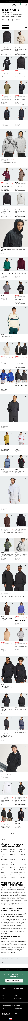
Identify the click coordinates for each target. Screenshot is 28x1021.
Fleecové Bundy (22, 864)
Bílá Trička (12, 849)
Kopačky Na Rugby (21, 849)
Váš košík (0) (19, 969)
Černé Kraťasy (22, 875)
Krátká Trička (4, 857)
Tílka (2, 862)
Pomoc (15, 995)
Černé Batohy (22, 859)
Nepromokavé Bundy (13, 862)
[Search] (22, 4)
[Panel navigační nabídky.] (2, 4)
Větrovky (3, 875)
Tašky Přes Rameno (12, 877)
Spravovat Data (17, 1005)
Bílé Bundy (21, 869)
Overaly (2, 851)
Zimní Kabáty (4, 849)
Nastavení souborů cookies (7, 1005)
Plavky (2, 867)
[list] (14, 24)
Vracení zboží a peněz (18, 988)
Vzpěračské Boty (23, 867)
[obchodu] (14, 5)
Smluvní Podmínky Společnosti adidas (6, 1014)
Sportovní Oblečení (12, 867)
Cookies (3, 1008)
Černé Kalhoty (13, 851)
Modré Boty (12, 854)
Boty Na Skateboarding (22, 852)
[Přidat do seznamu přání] (12, 32)
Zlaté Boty (12, 857)
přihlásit (7, 969)
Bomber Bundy (4, 859)
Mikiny (2, 872)
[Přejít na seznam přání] (5, 4)
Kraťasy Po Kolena (3, 877)
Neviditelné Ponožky (12, 859)
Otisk (3, 995)
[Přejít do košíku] (25, 4)
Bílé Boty (12, 864)
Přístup (15, 1013)
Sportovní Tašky (4, 864)
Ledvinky (3, 854)
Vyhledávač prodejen (18, 998)
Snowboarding (4, 869)
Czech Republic (16, 1019)
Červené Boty (13, 875)
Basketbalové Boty (22, 872)
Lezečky (21, 862)
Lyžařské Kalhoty (14, 872)
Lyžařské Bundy (13, 869)
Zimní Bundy (22, 854)
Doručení (4, 988)
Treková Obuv (22, 857)
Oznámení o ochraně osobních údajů (18, 1009)
